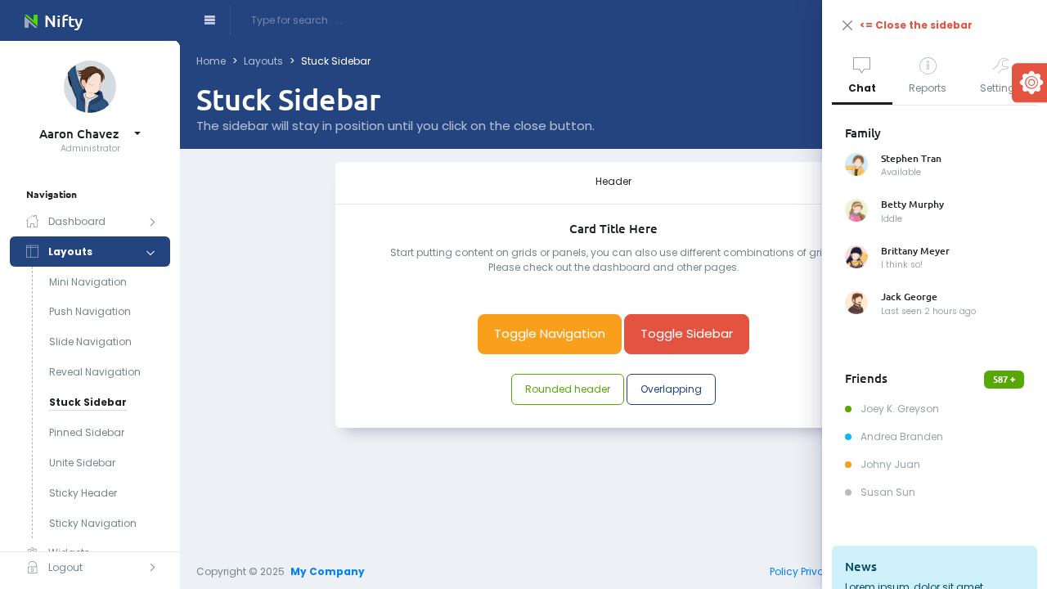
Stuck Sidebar (88, 402)
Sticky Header (83, 493)
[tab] (862, 78)
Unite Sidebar (82, 463)
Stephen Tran (911, 158)
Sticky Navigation (93, 523)
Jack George (909, 297)
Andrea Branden (900, 436)
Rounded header (567, 389)
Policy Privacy (803, 571)
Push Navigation (90, 311)
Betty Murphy (912, 204)
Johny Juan (889, 464)
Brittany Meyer (915, 251)
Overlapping (671, 389)
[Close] (847, 25)
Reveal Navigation (95, 372)
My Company (327, 571)
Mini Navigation (88, 282)
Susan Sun (886, 492)
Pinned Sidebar (86, 432)
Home (211, 61)
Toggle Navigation (549, 333)
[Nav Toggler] (209, 20)
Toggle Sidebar (686, 333)
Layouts (263, 61)
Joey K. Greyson (898, 409)
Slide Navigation (90, 341)
